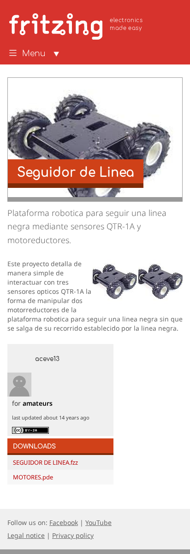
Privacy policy (73, 535)
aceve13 (47, 359)
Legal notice (26, 535)
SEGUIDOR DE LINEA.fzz (45, 462)
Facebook (63, 522)
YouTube (98, 522)
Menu (34, 54)
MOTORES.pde (33, 477)
